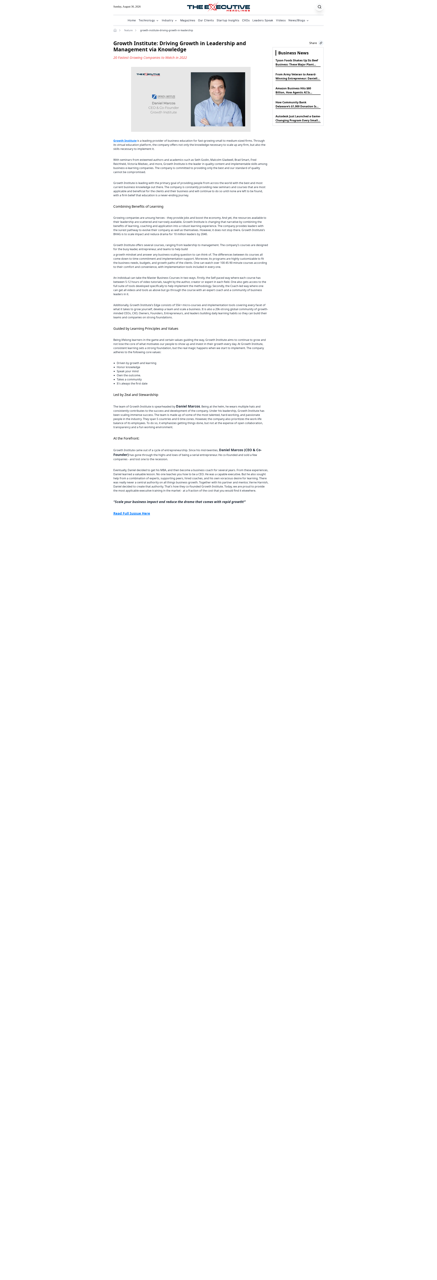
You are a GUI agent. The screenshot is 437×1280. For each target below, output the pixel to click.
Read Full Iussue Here (131, 513)
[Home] (115, 30)
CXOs (246, 20)
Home (132, 20)
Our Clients (206, 20)
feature (128, 30)
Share (313, 43)
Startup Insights (228, 20)
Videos (281, 20)
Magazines (187, 20)
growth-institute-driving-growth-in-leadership (166, 30)
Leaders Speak (262, 20)
